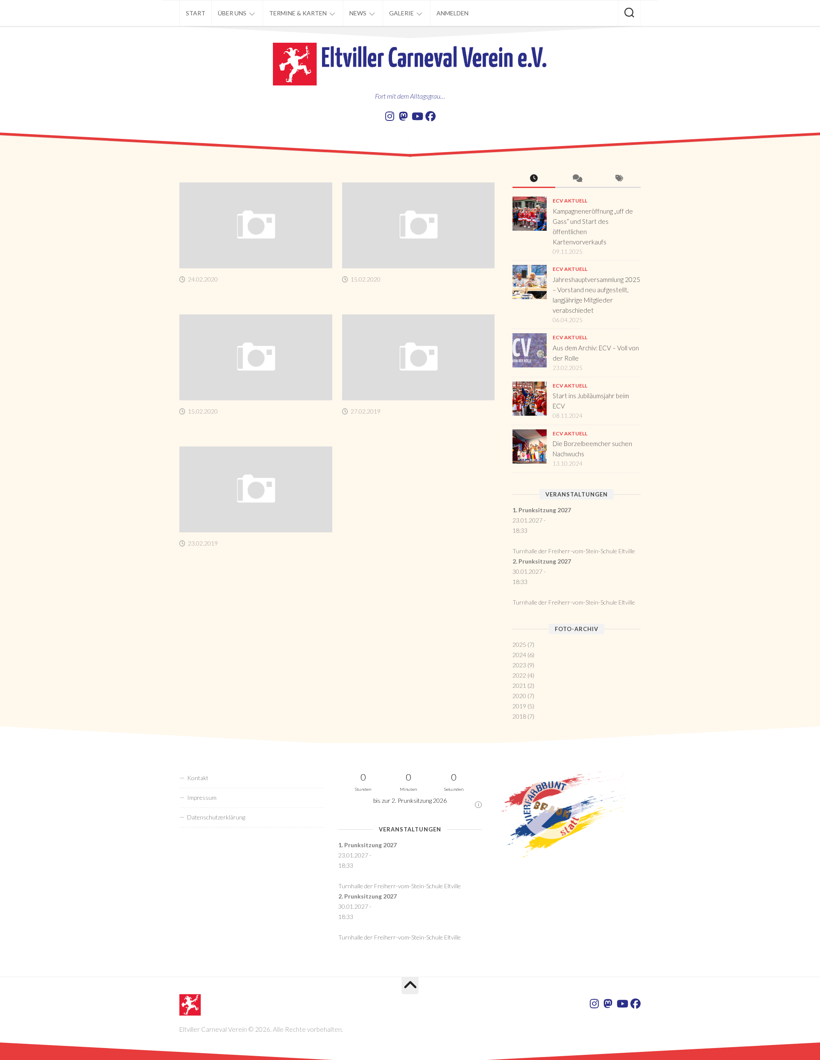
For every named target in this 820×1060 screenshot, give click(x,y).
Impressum (202, 797)
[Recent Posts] (533, 179)
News (357, 13)
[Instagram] (389, 116)
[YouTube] (417, 116)
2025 (519, 644)
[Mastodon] (403, 116)
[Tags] (619, 179)
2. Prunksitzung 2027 (541, 561)
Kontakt (197, 777)
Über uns (232, 13)
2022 (519, 675)
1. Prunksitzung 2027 (541, 510)
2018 (519, 716)
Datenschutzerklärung (216, 817)
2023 (519, 665)
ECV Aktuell (570, 200)
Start (195, 13)
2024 (519, 654)
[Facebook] (430, 116)
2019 (519, 706)
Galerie (401, 13)
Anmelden (452, 13)
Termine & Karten (298, 13)
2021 (519, 685)
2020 (519, 695)
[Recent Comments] (576, 179)
